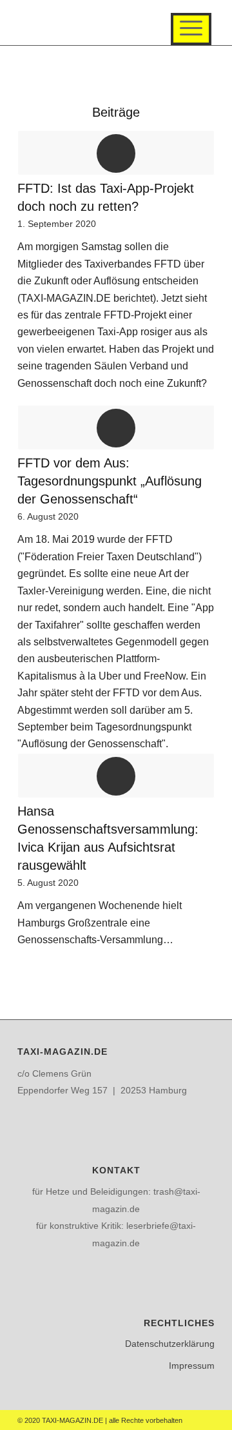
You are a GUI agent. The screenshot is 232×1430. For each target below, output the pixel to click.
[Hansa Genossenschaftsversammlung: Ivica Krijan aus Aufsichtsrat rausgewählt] (116, 775)
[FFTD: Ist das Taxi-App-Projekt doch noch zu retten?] (116, 152)
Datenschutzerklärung (170, 1343)
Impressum (192, 1365)
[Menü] (191, 29)
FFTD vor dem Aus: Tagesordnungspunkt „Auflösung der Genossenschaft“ (109, 481)
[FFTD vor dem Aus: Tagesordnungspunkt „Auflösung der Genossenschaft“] (116, 427)
